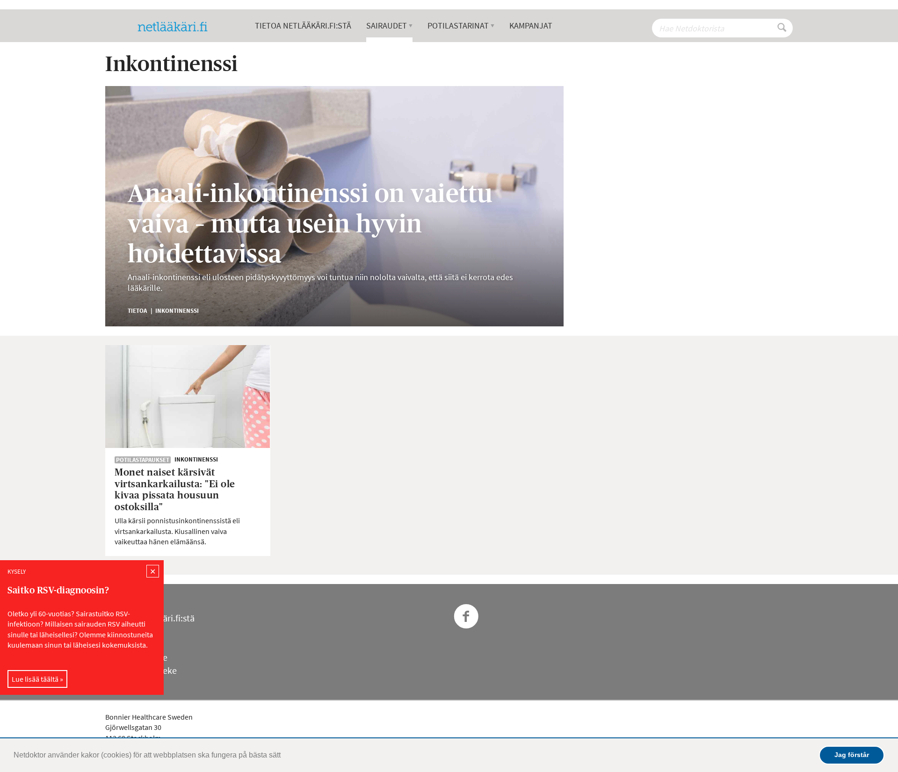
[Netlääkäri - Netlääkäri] (176, 26)
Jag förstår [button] (851, 754)
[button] (283, 756)
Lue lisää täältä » (37, 679)
